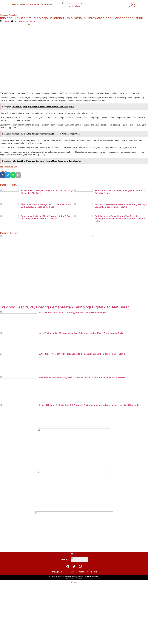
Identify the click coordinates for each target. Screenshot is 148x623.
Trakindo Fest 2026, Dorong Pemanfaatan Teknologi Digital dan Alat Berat (64, 307)
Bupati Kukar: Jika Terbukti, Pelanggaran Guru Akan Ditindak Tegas (72, 312)
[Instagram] (80, 566)
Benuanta (79, 578)
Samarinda (13, 15)
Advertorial (46, 4)
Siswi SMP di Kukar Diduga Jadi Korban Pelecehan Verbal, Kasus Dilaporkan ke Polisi (46, 205)
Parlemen (35, 4)
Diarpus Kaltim (11, 167)
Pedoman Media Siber (88, 572)
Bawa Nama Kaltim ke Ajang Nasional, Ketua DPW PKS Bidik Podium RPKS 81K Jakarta (45, 217)
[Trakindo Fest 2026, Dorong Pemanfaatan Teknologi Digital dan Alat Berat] (46, 236)
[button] (130, 5)
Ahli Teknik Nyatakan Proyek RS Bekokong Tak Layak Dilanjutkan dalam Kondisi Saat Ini (121, 205)
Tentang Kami (56, 572)
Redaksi (70, 572)
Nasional (24, 4)
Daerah (15, 4)
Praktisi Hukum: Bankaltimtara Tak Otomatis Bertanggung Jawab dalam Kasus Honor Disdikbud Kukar (120, 218)
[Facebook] (68, 566)
